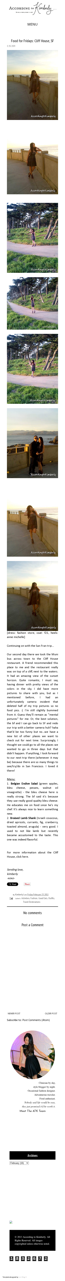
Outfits (51, 898)
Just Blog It (23, 1277)
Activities (25, 898)
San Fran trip (44, 645)
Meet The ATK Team (33, 1111)
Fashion (34, 898)
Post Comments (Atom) (36, 1020)
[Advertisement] (31, 1192)
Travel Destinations (31, 901)
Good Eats (42, 898)
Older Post (51, 1013)
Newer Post (14, 1013)
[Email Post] (10, 898)
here (25, 856)
